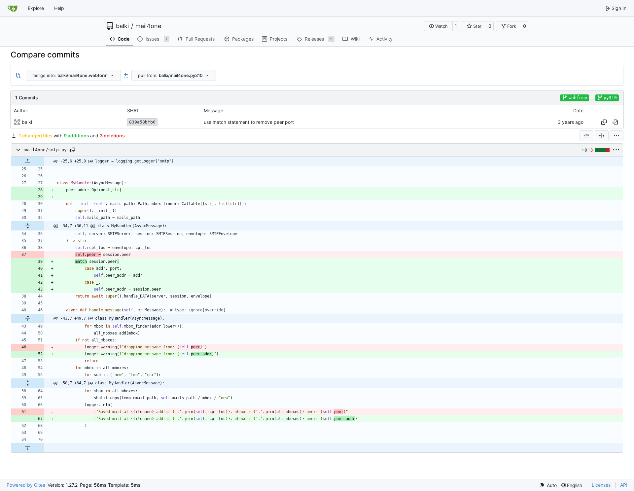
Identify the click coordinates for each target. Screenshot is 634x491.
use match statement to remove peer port (249, 122)
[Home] (12, 8)
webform (578, 97)
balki (122, 26)
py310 (610, 97)
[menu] (616, 135)
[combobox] (73, 75)
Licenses (601, 485)
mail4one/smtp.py (45, 149)
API (623, 485)
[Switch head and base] (18, 75)
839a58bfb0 (142, 122)
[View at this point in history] (615, 122)
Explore (36, 8)
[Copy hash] (604, 122)
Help (59, 8)
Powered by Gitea (26, 485)
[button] (438, 26)
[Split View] (602, 135)
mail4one (148, 26)
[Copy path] (72, 150)
